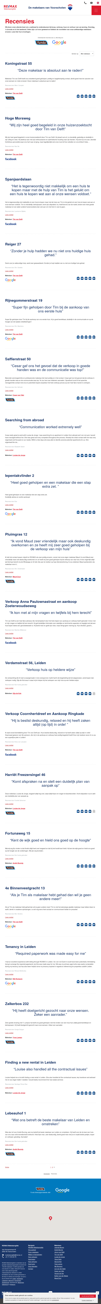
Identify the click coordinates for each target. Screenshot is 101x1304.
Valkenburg (5, 1284)
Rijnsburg (12, 1284)
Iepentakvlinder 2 (19, 475)
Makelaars (57, 1245)
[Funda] (41, 42)
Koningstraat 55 (18, 63)
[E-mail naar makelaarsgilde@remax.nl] (91, 2)
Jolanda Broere (59, 1247)
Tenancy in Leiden (20, 946)
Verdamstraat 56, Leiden (25, 662)
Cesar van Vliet (59, 1271)
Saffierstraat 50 (18, 358)
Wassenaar (21, 1282)
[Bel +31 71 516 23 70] (85, 2)
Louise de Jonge (59, 1257)
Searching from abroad (24, 419)
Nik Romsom (58, 1266)
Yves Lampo (58, 1264)
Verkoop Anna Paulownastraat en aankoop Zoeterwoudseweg (41, 603)
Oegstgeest (20, 1278)
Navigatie (96, 10)
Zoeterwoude (5, 1282)
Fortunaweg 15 (17, 833)
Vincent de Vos (59, 1273)
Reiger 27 (13, 243)
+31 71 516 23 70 (10, 1257)
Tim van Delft (58, 1255)
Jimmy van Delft (59, 1252)
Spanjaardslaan (18, 179)
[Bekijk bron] (10, 98)
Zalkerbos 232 (17, 1003)
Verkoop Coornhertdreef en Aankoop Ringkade (44, 713)
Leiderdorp (5, 1280)
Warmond (11, 1280)
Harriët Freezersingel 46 (25, 774)
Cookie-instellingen (87, 1300)
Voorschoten (17, 1280)
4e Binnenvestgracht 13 (25, 887)
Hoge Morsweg (17, 118)
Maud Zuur (57, 1278)
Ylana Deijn (58, 1259)
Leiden (14, 1278)
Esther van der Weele (61, 1276)
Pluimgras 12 (16, 534)
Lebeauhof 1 (15, 1113)
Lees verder (9, 89)
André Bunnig (58, 1250)
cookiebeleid (55, 1300)
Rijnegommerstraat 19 (23, 300)
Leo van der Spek (59, 1269)
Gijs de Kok (58, 1262)
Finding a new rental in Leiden (30, 1062)
